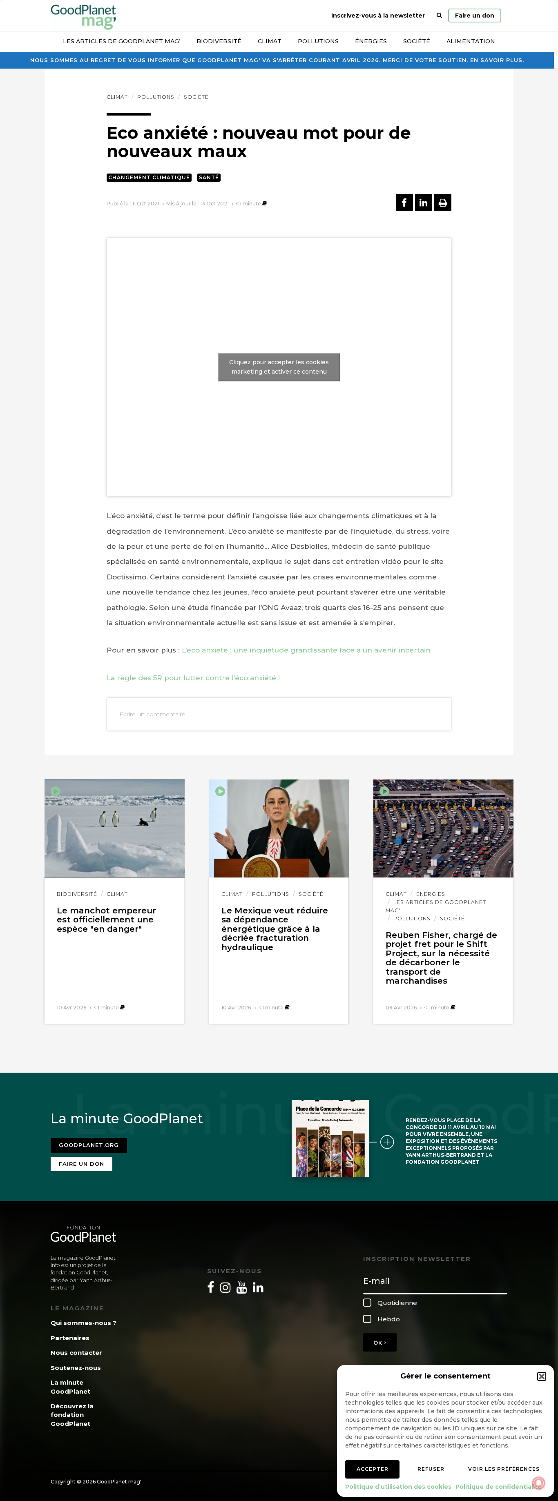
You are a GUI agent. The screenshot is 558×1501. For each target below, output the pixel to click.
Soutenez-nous (76, 1368)
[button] (542, 1376)
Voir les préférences (504, 1469)
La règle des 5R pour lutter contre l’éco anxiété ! (193, 678)
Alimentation (470, 41)
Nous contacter (76, 1352)
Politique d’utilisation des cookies (398, 1486)
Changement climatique (149, 177)
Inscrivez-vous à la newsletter (378, 15)
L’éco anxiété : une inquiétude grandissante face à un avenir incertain (306, 650)
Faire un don (474, 15)
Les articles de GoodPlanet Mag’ (121, 41)
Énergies (371, 41)
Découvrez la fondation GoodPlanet (72, 1415)
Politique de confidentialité (498, 1486)
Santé (209, 177)
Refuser (430, 1469)
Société (416, 41)
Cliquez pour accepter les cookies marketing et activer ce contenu (279, 367)
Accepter (372, 1469)
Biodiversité (218, 41)
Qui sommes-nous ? (83, 1323)
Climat (269, 41)
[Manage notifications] (538, 1483)
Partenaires (70, 1338)
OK (378, 1342)
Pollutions (318, 41)
